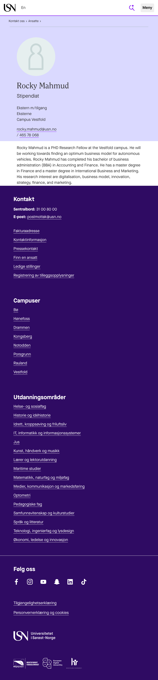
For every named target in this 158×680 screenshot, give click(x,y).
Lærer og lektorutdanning (35, 459)
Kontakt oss (17, 21)
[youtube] (43, 582)
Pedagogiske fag (27, 504)
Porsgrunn (22, 354)
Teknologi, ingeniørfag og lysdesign (43, 530)
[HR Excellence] (74, 664)
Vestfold (20, 372)
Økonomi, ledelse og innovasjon (40, 539)
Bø (15, 309)
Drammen (21, 327)
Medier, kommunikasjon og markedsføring (49, 486)
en (23, 7)
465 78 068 (29, 135)
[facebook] (16, 582)
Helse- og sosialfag (29, 406)
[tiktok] (84, 582)
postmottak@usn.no (44, 216)
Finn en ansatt (25, 257)
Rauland (20, 363)
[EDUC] (52, 664)
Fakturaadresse (26, 230)
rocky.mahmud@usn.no (36, 129)
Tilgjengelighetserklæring (34, 603)
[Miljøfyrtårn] (26, 664)
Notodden (22, 345)
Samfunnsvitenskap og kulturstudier (43, 513)
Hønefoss (21, 318)
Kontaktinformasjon (29, 239)
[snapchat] (57, 582)
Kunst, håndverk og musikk (36, 450)
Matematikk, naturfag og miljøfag (41, 477)
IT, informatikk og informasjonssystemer (47, 433)
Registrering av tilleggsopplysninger (43, 275)
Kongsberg (22, 336)
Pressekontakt (25, 248)
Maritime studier (27, 468)
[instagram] (30, 582)
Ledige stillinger (26, 266)
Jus (16, 442)
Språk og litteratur (28, 522)
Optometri (21, 495)
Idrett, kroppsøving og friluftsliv (40, 424)
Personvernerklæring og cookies (41, 612)
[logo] (9, 8)
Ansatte (33, 21)
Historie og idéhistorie (32, 415)
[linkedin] (70, 582)
